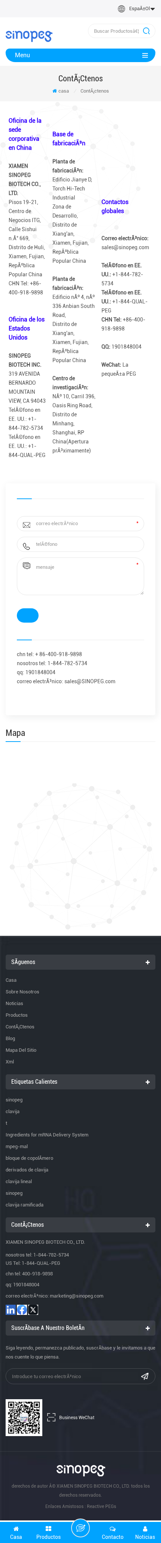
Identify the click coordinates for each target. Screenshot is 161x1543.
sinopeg (14, 1100)
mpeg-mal (17, 1146)
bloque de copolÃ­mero (29, 1158)
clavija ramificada (24, 1205)
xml (10, 1062)
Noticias (14, 1003)
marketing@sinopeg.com (76, 1296)
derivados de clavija (27, 1170)
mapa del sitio (21, 1050)
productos (17, 1015)
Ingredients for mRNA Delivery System (47, 1135)
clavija (12, 1111)
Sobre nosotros (22, 992)
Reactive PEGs (101, 1506)
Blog (10, 1038)
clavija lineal (19, 1181)
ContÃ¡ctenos (20, 1027)
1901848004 (26, 1284)
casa (63, 91)
